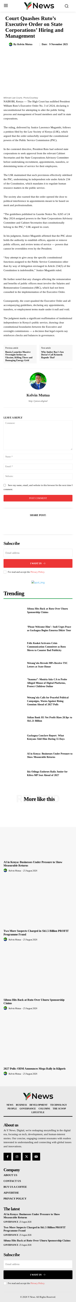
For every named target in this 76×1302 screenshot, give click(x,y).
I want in (36, 563)
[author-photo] (6, 871)
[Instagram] (17, 1157)
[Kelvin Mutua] (11, 44)
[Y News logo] (39, 5)
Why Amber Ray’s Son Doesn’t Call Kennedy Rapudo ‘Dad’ (52, 355)
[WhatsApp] (50, 524)
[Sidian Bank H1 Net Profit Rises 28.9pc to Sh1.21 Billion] (14, 719)
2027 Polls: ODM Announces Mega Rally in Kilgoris (35, 1068)
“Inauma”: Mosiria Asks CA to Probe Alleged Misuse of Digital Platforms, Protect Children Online (47, 683)
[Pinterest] (42, 524)
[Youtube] (36, 1157)
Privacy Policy (37, 572)
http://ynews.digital (38, 401)
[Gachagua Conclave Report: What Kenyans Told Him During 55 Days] (14, 737)
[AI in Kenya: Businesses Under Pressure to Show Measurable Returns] (14, 755)
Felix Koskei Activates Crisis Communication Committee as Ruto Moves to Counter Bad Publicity (46, 646)
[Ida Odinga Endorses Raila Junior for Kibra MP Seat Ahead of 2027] (14, 773)
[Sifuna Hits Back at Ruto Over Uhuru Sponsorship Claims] (14, 610)
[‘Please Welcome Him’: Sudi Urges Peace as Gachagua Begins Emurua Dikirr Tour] (14, 628)
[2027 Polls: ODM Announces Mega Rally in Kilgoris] (38, 1040)
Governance (11, 1222)
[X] (33, 524)
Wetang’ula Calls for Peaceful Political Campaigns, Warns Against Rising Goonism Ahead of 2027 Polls (48, 701)
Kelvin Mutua (24, 44)
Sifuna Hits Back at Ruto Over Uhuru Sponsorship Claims (37, 1240)
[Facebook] (25, 524)
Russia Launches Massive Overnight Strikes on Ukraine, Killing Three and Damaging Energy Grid (18, 356)
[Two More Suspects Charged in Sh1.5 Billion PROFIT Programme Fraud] (38, 902)
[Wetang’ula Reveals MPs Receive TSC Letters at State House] (14, 665)
